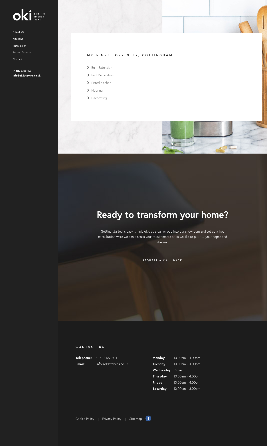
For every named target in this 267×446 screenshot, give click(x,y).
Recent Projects (22, 52)
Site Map (135, 418)
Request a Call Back (162, 260)
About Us (18, 32)
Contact (17, 59)
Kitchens (18, 38)
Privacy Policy (111, 418)
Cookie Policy (85, 418)
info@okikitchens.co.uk (27, 75)
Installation (19, 45)
